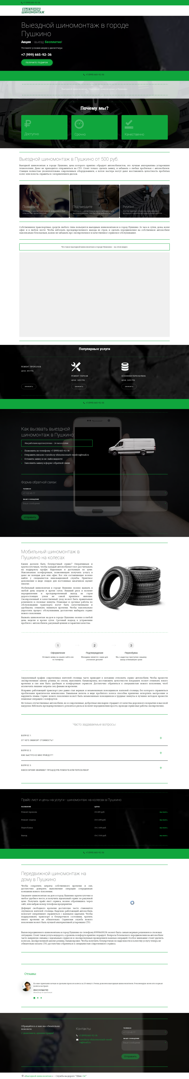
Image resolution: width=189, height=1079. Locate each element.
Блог (99, 11)
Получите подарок (37, 62)
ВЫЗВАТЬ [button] (164, 820)
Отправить (130, 1056)
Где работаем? (144, 11)
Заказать (29, 386)
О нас (110, 11)
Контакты (124, 11)
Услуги (87, 11)
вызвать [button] (164, 812)
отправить (30, 517)
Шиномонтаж (70, 11)
